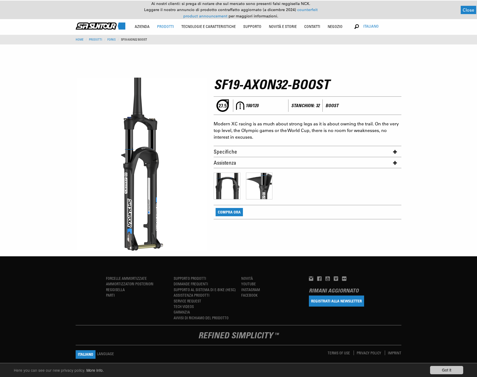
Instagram (250, 289)
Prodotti (95, 39)
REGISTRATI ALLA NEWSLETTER (336, 301)
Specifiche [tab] (225, 151)
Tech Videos (184, 306)
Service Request (187, 301)
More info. (95, 370)
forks (111, 39)
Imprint (394, 352)
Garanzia (182, 312)
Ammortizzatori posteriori (129, 283)
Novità (247, 278)
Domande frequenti (191, 283)
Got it (446, 370)
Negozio (335, 26)
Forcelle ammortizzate (126, 278)
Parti (110, 295)
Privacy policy (369, 352)
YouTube (248, 283)
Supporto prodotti (190, 278)
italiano (371, 26)
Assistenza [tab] (225, 162)
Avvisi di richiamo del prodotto (201, 317)
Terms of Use (339, 352)
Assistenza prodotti (192, 295)
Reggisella (115, 289)
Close (468, 10)
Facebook (249, 295)
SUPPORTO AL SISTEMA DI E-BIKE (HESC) (205, 289)
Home (80, 39)
